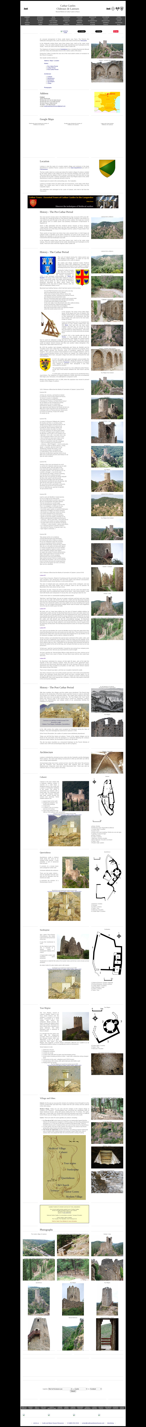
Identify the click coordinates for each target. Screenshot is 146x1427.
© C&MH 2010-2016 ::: (74, 1423)
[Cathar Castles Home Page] (113, 8)
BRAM (53, 17)
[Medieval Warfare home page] (117, 8)
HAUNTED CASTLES (115, 1408)
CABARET (53, 19)
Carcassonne (44, 169)
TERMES (119, 17)
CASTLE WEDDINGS (87, 1408)
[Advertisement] (73, 1368)
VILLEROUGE (118, 22)
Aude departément (76, 168)
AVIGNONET (40, 17)
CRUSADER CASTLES (80, 1408)
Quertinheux (51, 78)
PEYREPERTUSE (92, 20)
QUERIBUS (106, 22)
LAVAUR (79, 19)
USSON (119, 20)
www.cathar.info (67, 1212)
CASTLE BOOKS (122, 1408)
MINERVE (79, 22)
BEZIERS (40, 20)
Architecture (47, 74)
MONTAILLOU (79, 24)
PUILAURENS (105, 17)
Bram (66, 325)
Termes (64, 337)
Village (49, 83)
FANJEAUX (66, 19)
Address (46, 60)
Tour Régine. (51, 81)
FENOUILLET (66, 20)
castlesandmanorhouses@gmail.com (54, 106)
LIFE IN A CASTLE (101, 1408)
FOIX (66, 22)
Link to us (36, 1423)
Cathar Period (51, 68)
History (46, 63)
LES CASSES (53, 22)
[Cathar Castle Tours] (73, 208)
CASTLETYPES (30, 1408)
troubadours (64, 49)
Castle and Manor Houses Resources (53, 1423)
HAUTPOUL (66, 24)
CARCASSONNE (53, 20)
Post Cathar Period (52, 69)
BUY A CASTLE (37, 1408)
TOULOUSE (119, 19)
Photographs (48, 87)
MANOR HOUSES (66, 1408)
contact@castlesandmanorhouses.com (93, 1423)
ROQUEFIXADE (106, 20)
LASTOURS (80, 17)
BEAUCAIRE (40, 19)
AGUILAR (27, 22)
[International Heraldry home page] (122, 8)
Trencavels (83, 40)
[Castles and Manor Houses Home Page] (26, 8)
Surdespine (50, 80)
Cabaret (49, 76)
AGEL (27, 20)
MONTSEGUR (92, 17)
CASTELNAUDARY (53, 24)
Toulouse (66, 362)
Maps (51, 60)
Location (56, 60)
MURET (92, 19)
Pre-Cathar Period (52, 66)
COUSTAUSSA (66, 17)
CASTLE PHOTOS (94, 1408)
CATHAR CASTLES (59, 1408)
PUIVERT (105, 19)
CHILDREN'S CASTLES (108, 1408)
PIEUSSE (92, 22)
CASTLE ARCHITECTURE (52, 1408)
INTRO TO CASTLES (24, 1408)
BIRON (40, 24)
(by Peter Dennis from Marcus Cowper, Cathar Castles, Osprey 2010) (64, 814)
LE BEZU (40, 22)
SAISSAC (105, 24)
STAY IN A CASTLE (43, 1408)
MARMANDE (79, 20)
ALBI (27, 19)
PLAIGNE (92, 24)
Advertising (110, 1423)
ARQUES (27, 24)
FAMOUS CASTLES (72, 1408)
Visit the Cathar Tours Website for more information (64, 1221)
